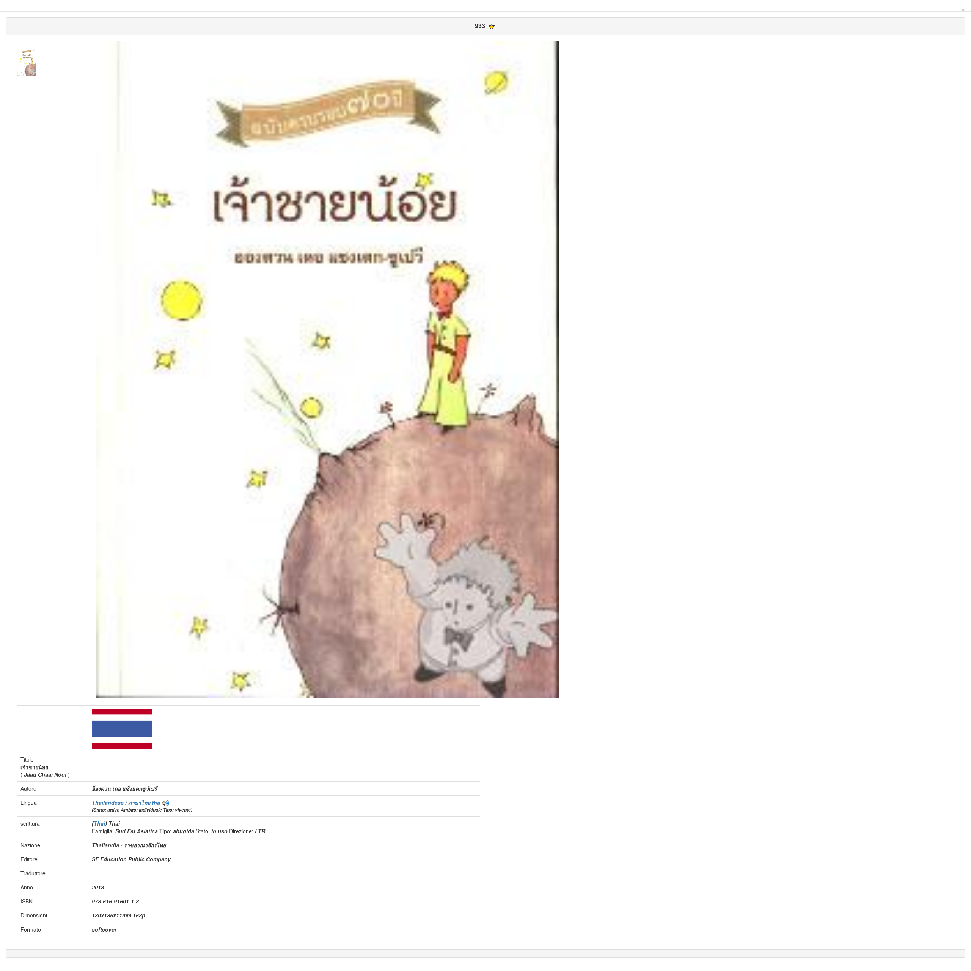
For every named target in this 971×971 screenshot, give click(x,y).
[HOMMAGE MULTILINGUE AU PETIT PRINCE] (165, 802)
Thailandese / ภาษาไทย (122, 802)
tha (156, 802)
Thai (99, 823)
